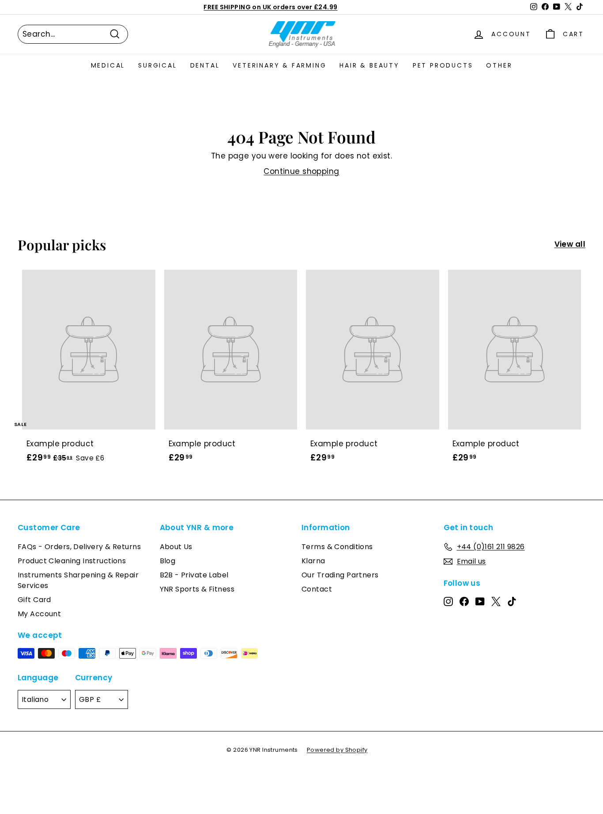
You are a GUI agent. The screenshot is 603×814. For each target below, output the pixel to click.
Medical (108, 65)
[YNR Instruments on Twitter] (496, 601)
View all (569, 244)
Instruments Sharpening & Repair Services (78, 580)
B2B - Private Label (194, 575)
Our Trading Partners (340, 575)
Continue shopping (301, 171)
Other (499, 65)
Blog (168, 561)
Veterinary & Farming (279, 65)
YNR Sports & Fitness (197, 589)
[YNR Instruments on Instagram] (448, 601)
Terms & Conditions (337, 547)
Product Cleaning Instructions (72, 561)
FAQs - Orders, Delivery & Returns (79, 547)
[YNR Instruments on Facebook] (464, 601)
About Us (176, 547)
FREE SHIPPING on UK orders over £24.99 (270, 7)
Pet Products (443, 65)
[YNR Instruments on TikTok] (511, 601)
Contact (317, 589)
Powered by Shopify (337, 750)
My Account (39, 614)
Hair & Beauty (369, 65)
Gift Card (34, 600)
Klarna (313, 561)
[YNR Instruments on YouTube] (480, 601)
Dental (205, 65)
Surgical (157, 65)
